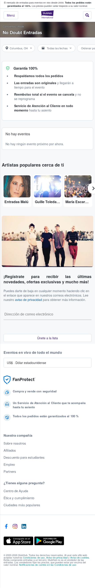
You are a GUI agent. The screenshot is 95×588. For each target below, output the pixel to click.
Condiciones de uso (34, 557)
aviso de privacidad (28, 299)
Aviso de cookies (79, 557)
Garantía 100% (25, 68)
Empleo (9, 464)
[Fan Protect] (19, 379)
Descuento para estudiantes (24, 457)
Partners (10, 471)
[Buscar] (87, 15)
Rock (21, 26)
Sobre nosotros (15, 443)
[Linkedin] (24, 526)
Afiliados (10, 450)
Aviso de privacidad (57, 557)
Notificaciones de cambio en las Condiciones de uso (47, 564)
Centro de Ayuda (16, 491)
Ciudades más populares (22, 505)
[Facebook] (6, 526)
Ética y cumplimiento (19, 498)
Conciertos (9, 26)
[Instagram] (15, 526)
